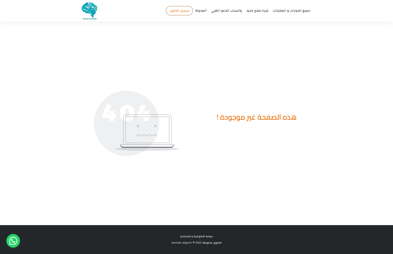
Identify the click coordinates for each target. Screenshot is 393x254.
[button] (13, 241)
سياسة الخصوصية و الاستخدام (196, 236)
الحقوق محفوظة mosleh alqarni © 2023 (197, 242)
